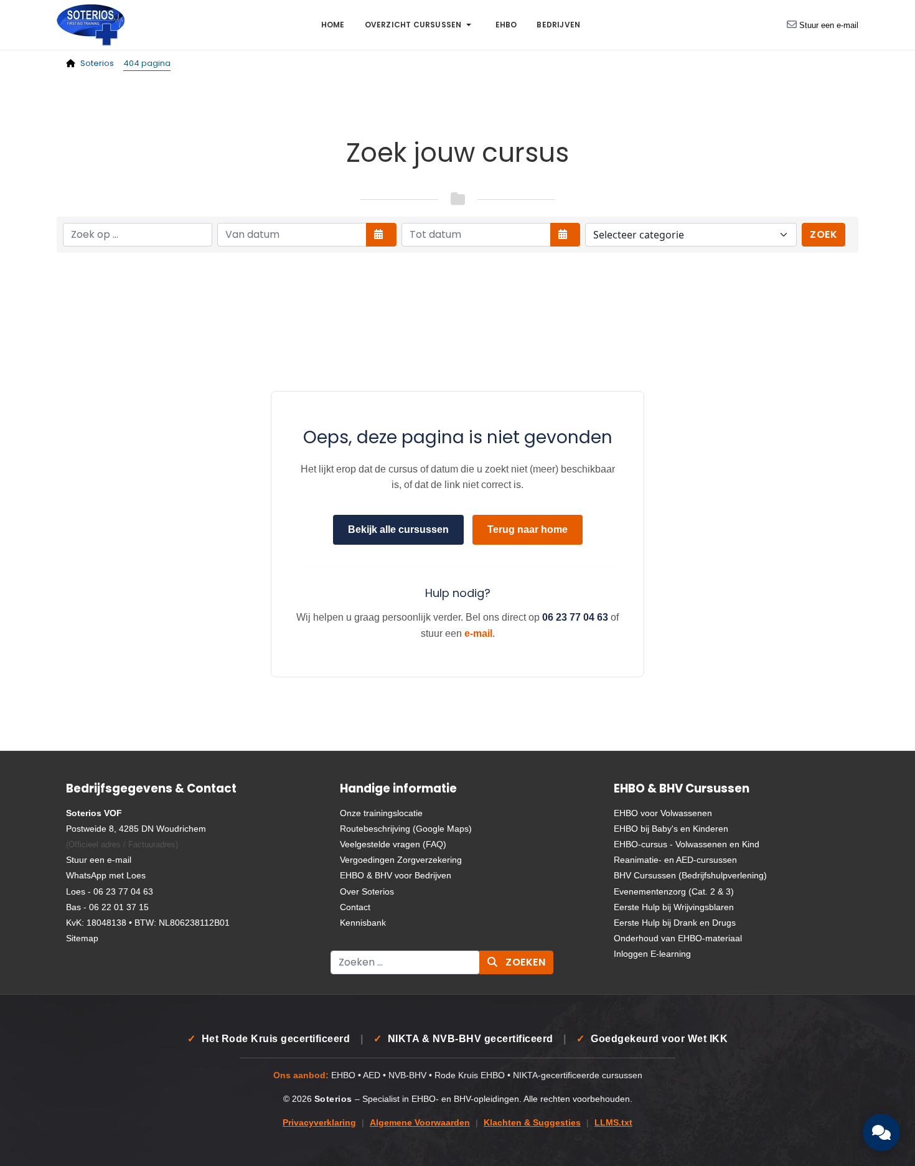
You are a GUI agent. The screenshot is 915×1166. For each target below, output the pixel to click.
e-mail (478, 633)
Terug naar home (527, 529)
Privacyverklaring (319, 1122)
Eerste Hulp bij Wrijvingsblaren (674, 907)
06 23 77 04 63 (575, 617)
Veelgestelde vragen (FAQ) (393, 844)
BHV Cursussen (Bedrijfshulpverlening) (690, 875)
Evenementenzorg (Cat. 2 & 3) (674, 891)
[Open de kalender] (381, 235)
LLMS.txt (613, 1122)
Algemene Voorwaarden (420, 1122)
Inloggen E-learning (652, 954)
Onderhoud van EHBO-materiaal (678, 938)
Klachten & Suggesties (532, 1122)
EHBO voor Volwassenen (663, 813)
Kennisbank (363, 923)
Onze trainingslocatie (381, 813)
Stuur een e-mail (828, 25)
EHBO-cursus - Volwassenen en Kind (686, 844)
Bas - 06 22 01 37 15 (107, 907)
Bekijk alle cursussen (398, 529)
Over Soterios (367, 891)
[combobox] (405, 962)
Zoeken (524, 962)
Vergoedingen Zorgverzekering (401, 860)
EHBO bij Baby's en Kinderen (671, 829)
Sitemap (82, 938)
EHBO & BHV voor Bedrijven (395, 875)
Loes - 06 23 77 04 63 (109, 891)
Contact (355, 907)
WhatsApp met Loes (106, 875)
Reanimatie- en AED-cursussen (675, 860)
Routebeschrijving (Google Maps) (406, 829)
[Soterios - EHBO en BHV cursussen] (90, 24)
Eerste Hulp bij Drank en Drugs (675, 923)
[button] (420, 25)
